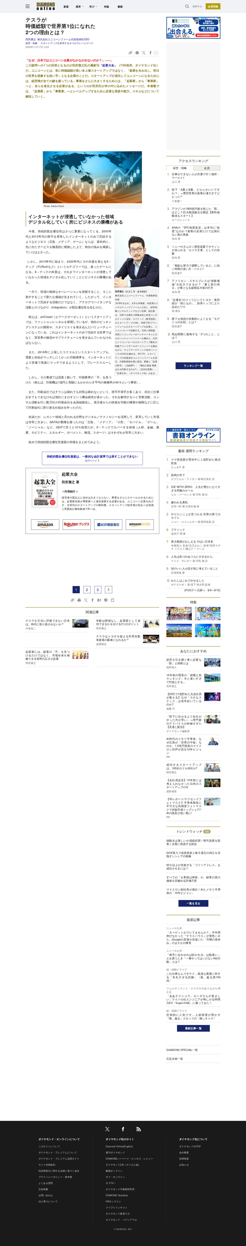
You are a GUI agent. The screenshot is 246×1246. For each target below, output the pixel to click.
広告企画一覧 (174, 1058)
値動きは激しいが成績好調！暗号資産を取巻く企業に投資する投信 (193, 842)
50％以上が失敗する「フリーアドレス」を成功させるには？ (193, 866)
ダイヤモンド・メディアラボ (121, 1219)
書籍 (120, 6)
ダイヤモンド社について (193, 1139)
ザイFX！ (111, 1183)
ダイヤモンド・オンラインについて (59, 1139)
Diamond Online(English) (119, 1146)
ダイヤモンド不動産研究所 (120, 1189)
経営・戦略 (32, 43)
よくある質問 (46, 1183)
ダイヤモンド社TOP (190, 1146)
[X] (107, 1130)
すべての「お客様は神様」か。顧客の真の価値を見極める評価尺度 (193, 879)
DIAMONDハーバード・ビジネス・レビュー (129, 1158)
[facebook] (123, 1130)
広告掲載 (43, 1189)
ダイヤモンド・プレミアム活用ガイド (59, 1158)
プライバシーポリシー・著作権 (55, 1177)
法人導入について (48, 1201)
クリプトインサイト (116, 1207)
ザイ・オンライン (115, 1177)
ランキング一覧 (193, 366)
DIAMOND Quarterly (117, 1195)
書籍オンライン (114, 1170)
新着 (66, 6)
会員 (207, 168)
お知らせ (184, 1164)
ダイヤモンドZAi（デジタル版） (123, 1164)
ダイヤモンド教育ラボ (118, 1213)
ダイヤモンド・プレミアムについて (58, 1152)
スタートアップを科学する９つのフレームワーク (67, 43)
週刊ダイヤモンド (115, 1152)
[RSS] (138, 1130)
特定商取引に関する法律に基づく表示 (59, 1170)
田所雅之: (58, 39)
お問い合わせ (46, 1195)
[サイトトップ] (46, 6)
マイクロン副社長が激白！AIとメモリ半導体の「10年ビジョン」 (193, 891)
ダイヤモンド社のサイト (120, 1139)
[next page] (108, 589)
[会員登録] (213, 6)
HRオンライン (113, 1201)
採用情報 (184, 1158)
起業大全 (108, 65)
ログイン (197, 6)
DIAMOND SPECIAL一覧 (182, 1050)
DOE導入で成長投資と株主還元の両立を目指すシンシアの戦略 (193, 854)
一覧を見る (193, 903)
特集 (106, 6)
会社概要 (184, 1152)
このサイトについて (49, 1146)
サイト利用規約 (47, 1164)
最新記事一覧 (193, 1028)
